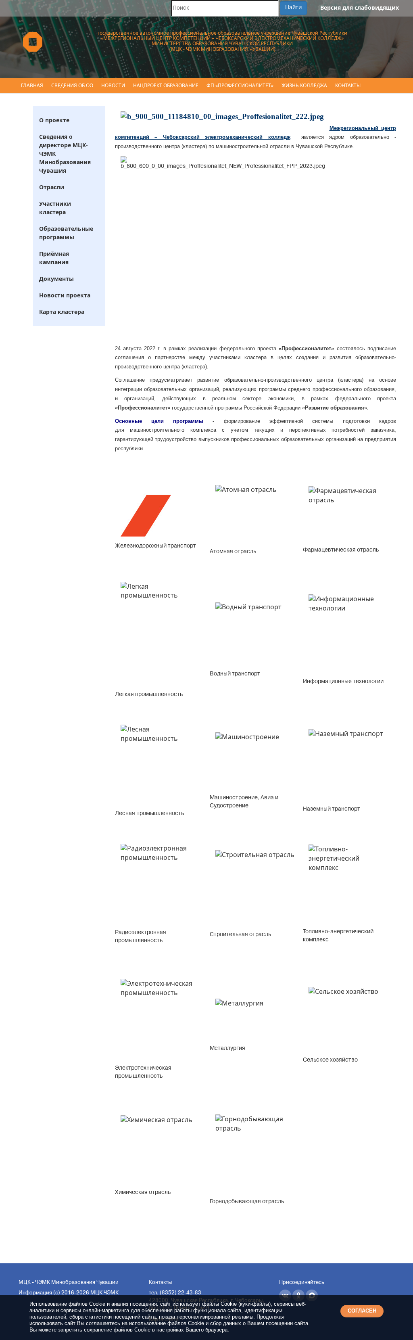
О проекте (54, 120)
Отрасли (51, 187)
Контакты (348, 85)
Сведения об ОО (72, 85)
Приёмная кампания (54, 258)
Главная (32, 85)
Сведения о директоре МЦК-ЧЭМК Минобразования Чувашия (65, 153)
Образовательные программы (66, 233)
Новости (113, 85)
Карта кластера (61, 312)
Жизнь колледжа (304, 85)
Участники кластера (55, 208)
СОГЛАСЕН (362, 1311)
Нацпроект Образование (165, 85)
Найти (293, 7)
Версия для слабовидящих (359, 7)
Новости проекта (64, 295)
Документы (56, 278)
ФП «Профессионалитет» (239, 85)
